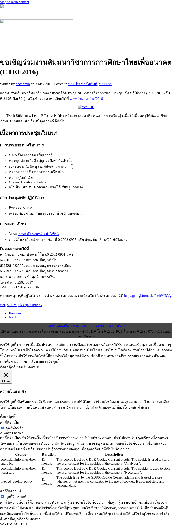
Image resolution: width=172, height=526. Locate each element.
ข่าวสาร (105, 84)
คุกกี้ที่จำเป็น (15, 428)
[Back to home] (7, 17)
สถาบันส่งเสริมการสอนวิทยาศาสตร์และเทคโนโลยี (86, 326)
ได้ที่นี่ (54, 234)
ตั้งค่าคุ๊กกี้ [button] (7, 367)
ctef (2, 305)
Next (12, 317)
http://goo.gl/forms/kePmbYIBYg (148, 296)
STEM (12, 305)
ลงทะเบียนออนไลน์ (34, 234)
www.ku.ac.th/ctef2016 (86, 99)
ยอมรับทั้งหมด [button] (28, 367)
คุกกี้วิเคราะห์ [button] (10, 491)
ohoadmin (23, 84)
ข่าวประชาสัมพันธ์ (82, 84)
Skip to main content (14, 2)
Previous (15, 313)
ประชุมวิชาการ (30, 305)
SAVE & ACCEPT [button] (14, 524)
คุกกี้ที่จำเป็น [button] (9, 422)
